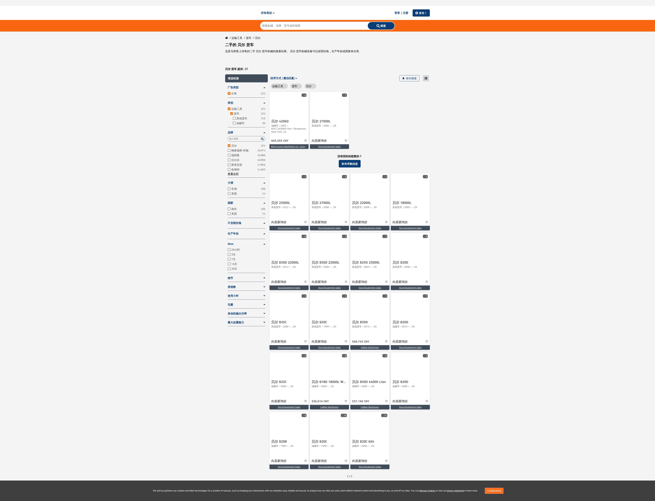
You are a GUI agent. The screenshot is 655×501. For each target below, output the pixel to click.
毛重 (230, 304)
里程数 (232, 286)
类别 (230, 102)
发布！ (423, 13)
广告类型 (233, 87)
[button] (246, 78)
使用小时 (233, 295)
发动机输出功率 (237, 313)
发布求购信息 (349, 164)
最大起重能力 (236, 322)
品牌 (230, 132)
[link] (289, 104)
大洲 (230, 182)
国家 (230, 202)
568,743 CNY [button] (360, 341)
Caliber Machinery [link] (370, 347)
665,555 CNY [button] (279, 140)
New (230, 243)
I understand (494, 490)
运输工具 (236, 38)
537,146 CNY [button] (360, 401)
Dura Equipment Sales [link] (329, 146)
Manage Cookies (427, 490)
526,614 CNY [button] (320, 401)
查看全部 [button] (233, 174)
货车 (248, 38)
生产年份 (233, 233)
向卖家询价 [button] (319, 140)
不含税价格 (234, 223)
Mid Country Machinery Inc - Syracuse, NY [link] (292, 146)
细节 (230, 278)
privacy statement (455, 490)
